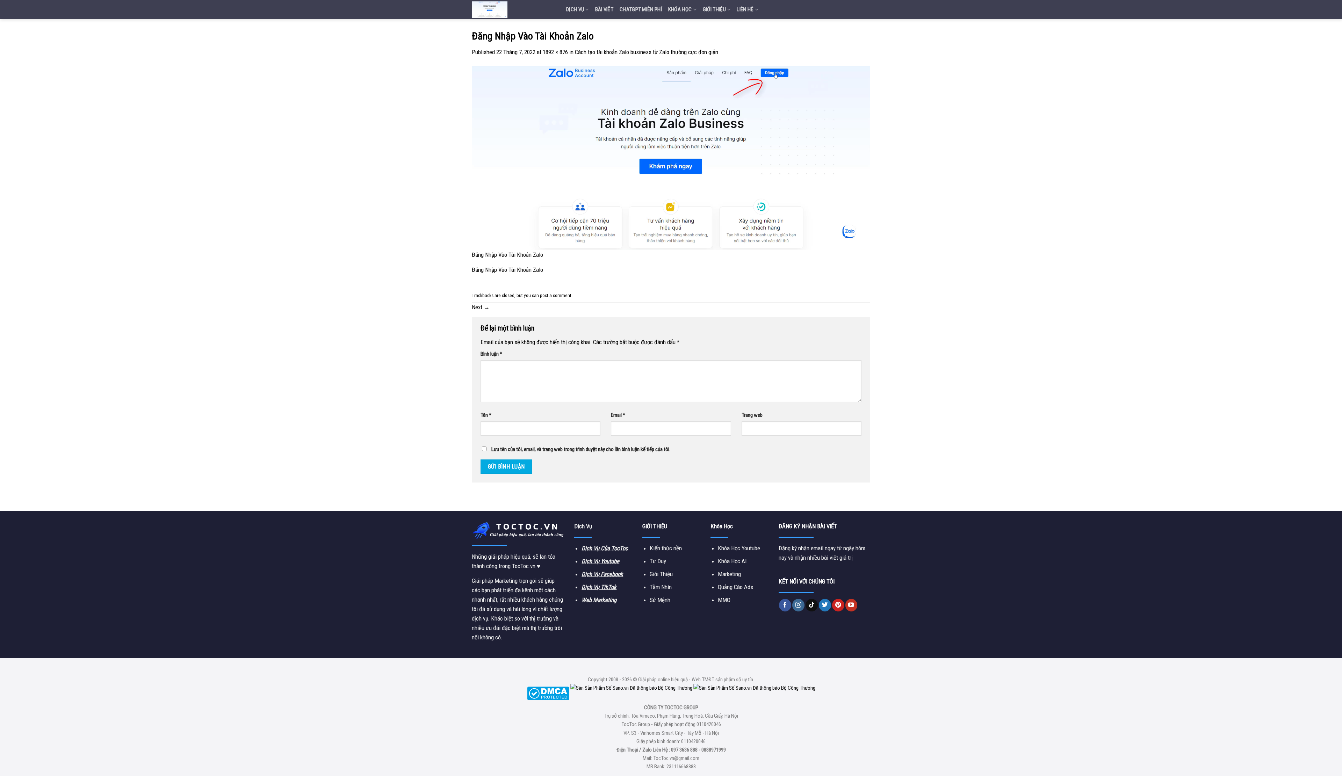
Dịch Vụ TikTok (599, 586)
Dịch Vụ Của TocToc (605, 548)
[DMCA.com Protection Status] (548, 693)
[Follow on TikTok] (812, 605)
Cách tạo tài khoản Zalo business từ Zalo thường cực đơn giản (646, 52)
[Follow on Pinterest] (838, 605)
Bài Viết (604, 9)
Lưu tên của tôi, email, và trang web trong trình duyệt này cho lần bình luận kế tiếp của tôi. (580, 449)
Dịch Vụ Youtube (600, 561)
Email (618, 415)
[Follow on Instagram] (798, 605)
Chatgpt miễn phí (641, 9)
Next (481, 307)
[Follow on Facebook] (785, 605)
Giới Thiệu (714, 9)
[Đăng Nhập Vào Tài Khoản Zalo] (671, 157)
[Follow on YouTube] (851, 605)
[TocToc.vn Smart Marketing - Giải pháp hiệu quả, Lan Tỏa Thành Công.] (514, 9)
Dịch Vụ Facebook (602, 574)
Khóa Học (680, 9)
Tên (486, 415)
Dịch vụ (575, 9)
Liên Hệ (745, 9)
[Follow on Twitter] (825, 605)
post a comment (555, 295)
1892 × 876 (555, 52)
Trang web (752, 415)
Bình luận (491, 354)
